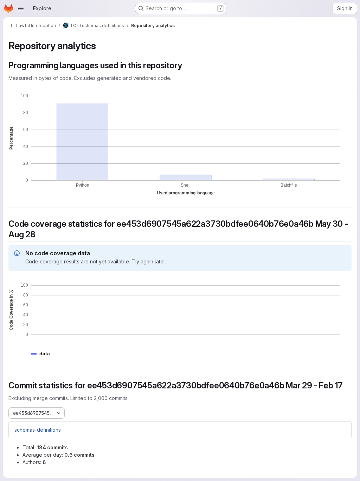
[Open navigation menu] (20, 8)
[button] (44, 353)
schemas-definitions (37, 430)
